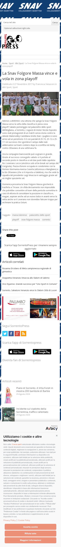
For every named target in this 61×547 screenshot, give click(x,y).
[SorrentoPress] (30, 41)
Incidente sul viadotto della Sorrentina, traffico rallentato (32, 410)
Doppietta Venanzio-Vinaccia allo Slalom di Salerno (26, 277)
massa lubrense (19, 215)
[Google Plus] (17, 333)
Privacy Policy (9, 520)
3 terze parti (17, 444)
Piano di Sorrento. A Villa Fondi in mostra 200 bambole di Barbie (34, 389)
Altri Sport (19, 63)
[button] (57, 436)
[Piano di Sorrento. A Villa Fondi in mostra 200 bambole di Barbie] (8, 402)
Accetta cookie (30, 527)
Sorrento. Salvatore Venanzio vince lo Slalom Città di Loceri (29, 290)
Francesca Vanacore (45, 84)
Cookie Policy (24, 520)
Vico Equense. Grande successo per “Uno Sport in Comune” (29, 284)
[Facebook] (11, 333)
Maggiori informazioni (30, 540)
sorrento (46, 219)
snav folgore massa (30, 219)
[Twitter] (5, 333)
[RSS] (23, 333)
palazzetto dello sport (40, 215)
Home (4, 63)
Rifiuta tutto (30, 533)
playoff (15, 219)
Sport (11, 63)
